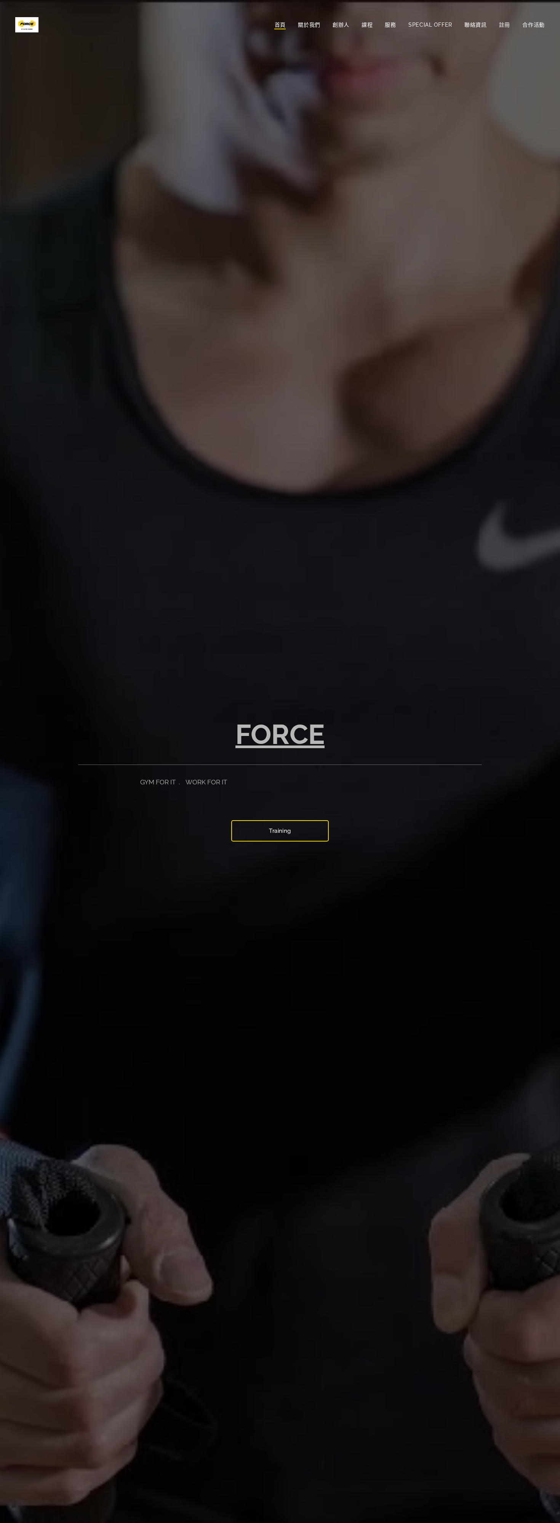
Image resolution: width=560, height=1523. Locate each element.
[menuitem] (282, 24)
